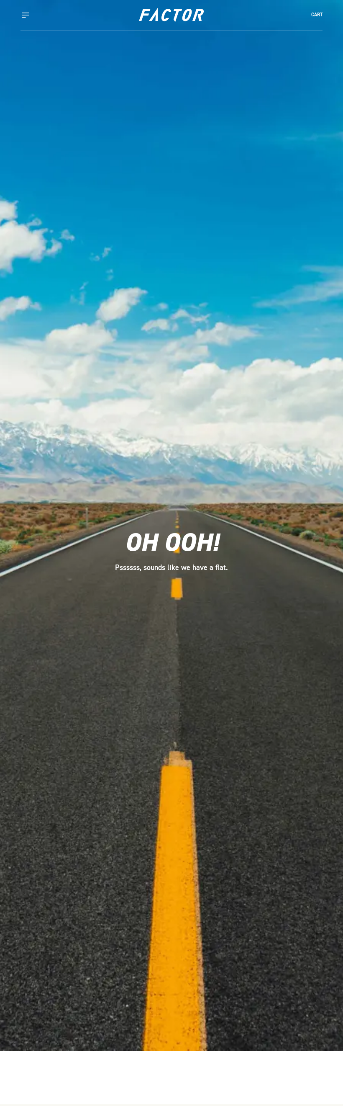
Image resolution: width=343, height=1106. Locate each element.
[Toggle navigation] (33, 15)
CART (317, 15)
